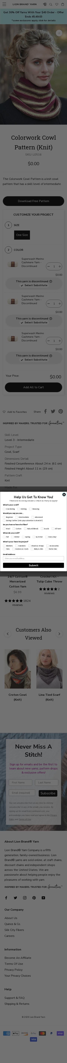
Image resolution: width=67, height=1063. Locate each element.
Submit (33, 565)
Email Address (9, 554)
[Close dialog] (64, 494)
